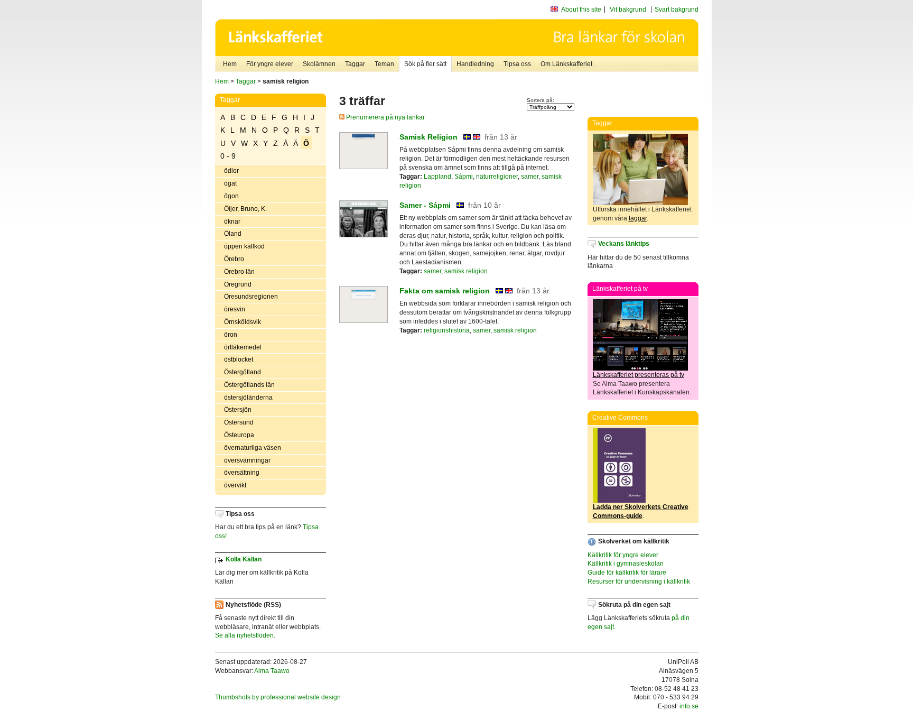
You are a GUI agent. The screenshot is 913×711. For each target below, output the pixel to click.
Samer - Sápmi (425, 205)
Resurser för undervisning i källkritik (639, 581)
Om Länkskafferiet (566, 64)
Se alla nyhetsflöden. (245, 635)
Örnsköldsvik (242, 322)
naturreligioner (497, 176)
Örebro (234, 259)
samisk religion (466, 271)
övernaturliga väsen (252, 447)
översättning (241, 472)
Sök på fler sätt (425, 64)
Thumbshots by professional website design (278, 697)
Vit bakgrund (628, 9)
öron (230, 334)
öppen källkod (244, 246)
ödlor (231, 170)
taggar (638, 218)
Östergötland (242, 372)
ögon (231, 196)
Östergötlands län (249, 385)
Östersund (239, 422)
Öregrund (237, 284)
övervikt (235, 485)
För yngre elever (269, 64)
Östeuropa (239, 435)
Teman (384, 64)
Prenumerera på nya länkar (384, 117)
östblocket (238, 359)
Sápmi (463, 176)
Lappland (437, 176)
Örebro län (239, 271)
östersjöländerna (248, 397)
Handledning (475, 64)
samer (529, 176)
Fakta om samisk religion (444, 291)
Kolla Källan (244, 559)
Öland (232, 233)
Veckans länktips (623, 243)
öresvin (234, 309)
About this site (581, 9)
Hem (230, 64)
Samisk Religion (428, 137)
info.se (688, 706)
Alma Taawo (272, 671)
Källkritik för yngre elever (623, 555)
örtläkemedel (243, 347)
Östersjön (237, 409)
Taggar (355, 64)
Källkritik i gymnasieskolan (626, 563)
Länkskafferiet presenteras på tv (638, 374)
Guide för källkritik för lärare (627, 572)
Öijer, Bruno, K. (245, 209)
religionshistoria (447, 330)
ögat (230, 183)
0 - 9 (228, 156)
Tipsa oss (517, 64)
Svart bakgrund (676, 9)
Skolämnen (319, 64)
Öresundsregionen (251, 296)
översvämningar (247, 460)
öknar (232, 221)
